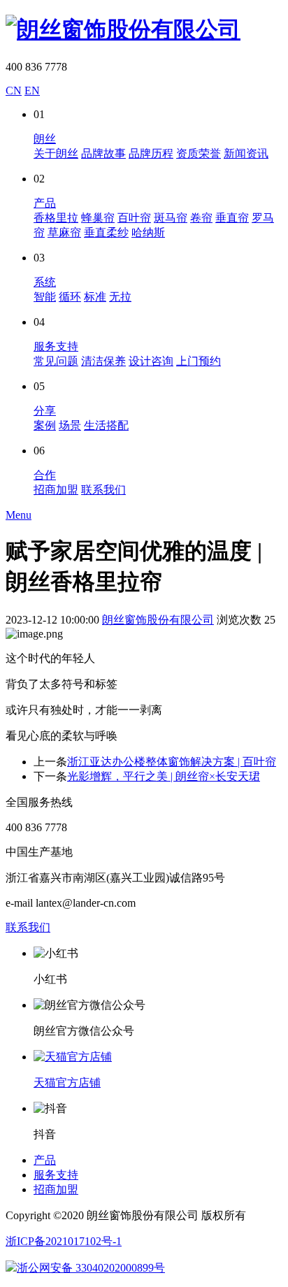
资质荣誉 (198, 153)
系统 (45, 282)
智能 (45, 297)
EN (32, 90)
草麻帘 (64, 232)
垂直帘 (232, 218)
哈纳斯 (148, 232)
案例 (45, 425)
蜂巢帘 (98, 218)
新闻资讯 (246, 153)
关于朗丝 (56, 153)
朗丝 (45, 139)
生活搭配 (106, 425)
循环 (70, 297)
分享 (45, 411)
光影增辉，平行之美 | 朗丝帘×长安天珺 (163, 776)
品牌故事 (103, 153)
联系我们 (103, 490)
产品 (45, 203)
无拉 (120, 297)
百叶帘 (134, 218)
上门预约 (198, 361)
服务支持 (56, 346)
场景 (70, 425)
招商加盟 (56, 490)
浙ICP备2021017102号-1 (64, 1241)
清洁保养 (103, 361)
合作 (45, 475)
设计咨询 (151, 361)
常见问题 (56, 361)
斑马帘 (170, 218)
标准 (95, 297)
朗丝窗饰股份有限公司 (158, 620)
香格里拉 (56, 218)
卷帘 (201, 218)
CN (14, 90)
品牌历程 (151, 153)
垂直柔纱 (106, 232)
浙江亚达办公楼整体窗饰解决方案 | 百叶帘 (171, 762)
